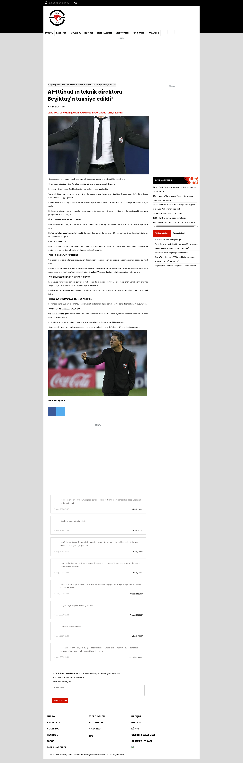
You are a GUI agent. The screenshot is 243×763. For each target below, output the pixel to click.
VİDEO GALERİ (122, 33)
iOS (91, 735)
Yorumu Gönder (60, 700)
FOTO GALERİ (138, 33)
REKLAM (136, 722)
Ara (75, 3)
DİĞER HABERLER (104, 33)
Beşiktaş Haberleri (56, 84)
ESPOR (50, 741)
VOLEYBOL (76, 33)
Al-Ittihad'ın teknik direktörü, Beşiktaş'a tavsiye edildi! (91, 84)
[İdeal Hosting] (132, 747)
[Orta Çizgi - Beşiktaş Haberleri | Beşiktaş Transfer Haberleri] (56, 26)
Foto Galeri (178, 233)
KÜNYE (135, 728)
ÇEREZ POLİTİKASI (141, 741)
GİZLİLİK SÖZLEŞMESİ (143, 735)
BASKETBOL (62, 33)
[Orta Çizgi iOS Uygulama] (176, 32)
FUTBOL (49, 33)
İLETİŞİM (136, 716)
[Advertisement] (121, 60)
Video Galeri (161, 233)
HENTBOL (88, 33)
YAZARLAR (154, 33)
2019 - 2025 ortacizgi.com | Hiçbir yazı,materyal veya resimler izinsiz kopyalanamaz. (87, 754)
